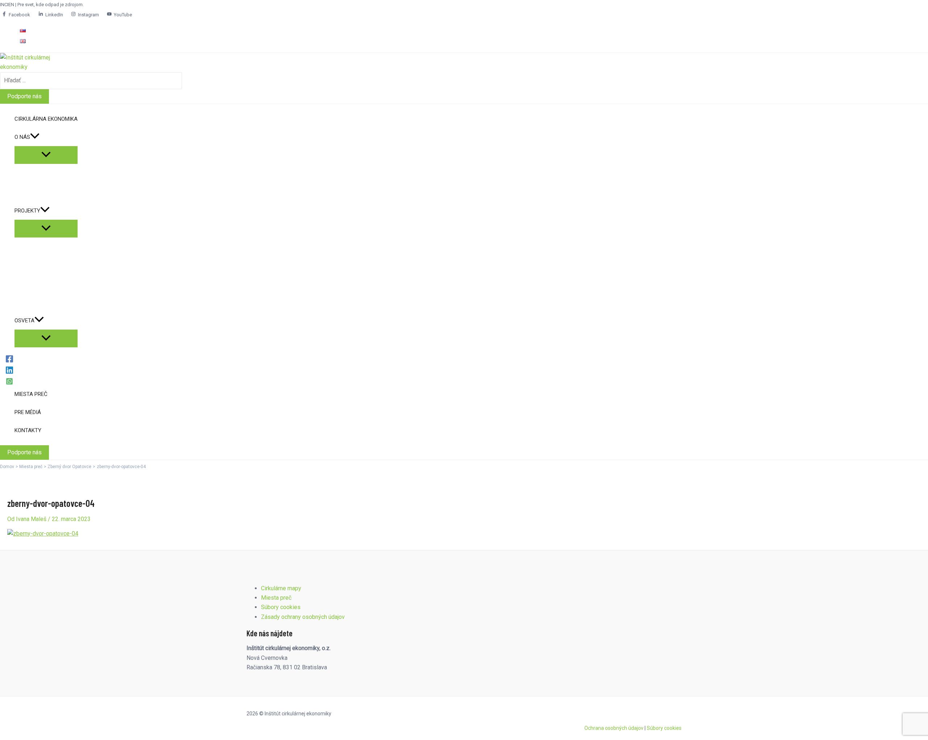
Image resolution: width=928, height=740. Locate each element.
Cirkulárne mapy (281, 588)
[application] (35, 137)
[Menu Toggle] (46, 155)
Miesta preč (276, 597)
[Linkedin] (9, 370)
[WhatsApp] (9, 381)
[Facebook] (9, 359)
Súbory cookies (281, 607)
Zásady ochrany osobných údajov (303, 616)
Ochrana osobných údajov (613, 728)
